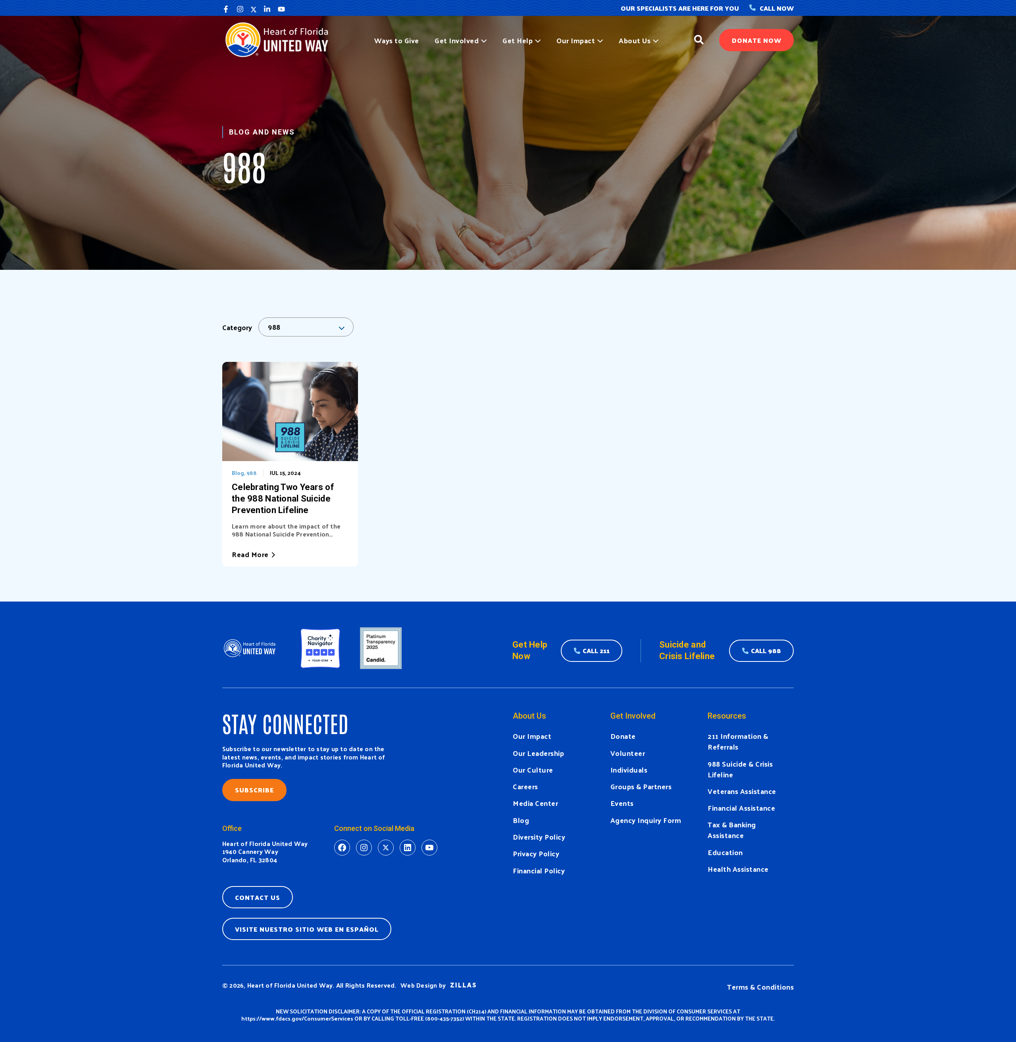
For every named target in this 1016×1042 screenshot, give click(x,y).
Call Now (777, 8)
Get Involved (457, 40)
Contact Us (257, 897)
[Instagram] (240, 9)
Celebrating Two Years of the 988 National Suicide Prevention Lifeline (283, 498)
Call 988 (766, 650)
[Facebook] (225, 9)
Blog (238, 473)
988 (251, 473)
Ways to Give (396, 40)
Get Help (517, 40)
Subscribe (254, 790)
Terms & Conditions (760, 986)
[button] (483, 40)
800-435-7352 (444, 1018)
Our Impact (575, 40)
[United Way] (280, 39)
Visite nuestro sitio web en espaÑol (307, 929)
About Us (634, 40)
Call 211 (596, 650)
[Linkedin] (267, 9)
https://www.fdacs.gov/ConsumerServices (297, 1018)
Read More (250, 554)
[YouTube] (281, 9)
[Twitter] (253, 9)
